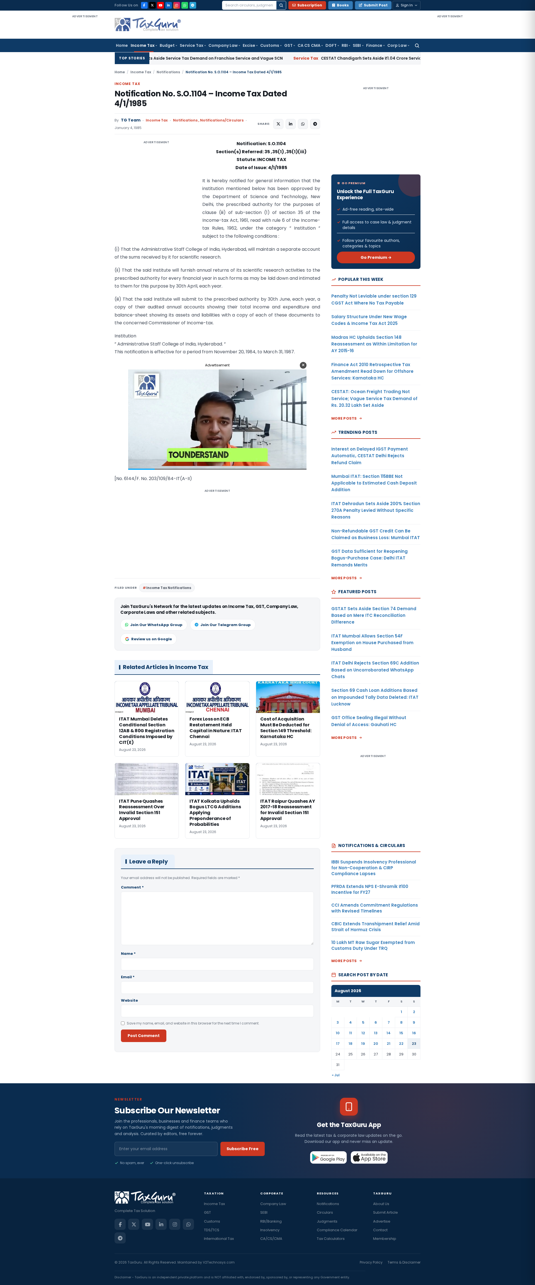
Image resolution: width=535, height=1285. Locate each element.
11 (350, 1033)
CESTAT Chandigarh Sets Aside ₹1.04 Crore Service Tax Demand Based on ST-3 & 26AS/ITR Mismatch (338, 58)
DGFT (331, 45)
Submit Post (376, 5)
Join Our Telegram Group (225, 624)
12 (363, 1033)
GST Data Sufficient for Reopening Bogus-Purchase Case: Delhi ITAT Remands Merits (369, 558)
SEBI (357, 45)
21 (388, 1043)
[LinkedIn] (168, 5)
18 (350, 1043)
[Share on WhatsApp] (303, 124)
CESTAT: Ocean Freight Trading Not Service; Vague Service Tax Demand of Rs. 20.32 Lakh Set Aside (374, 398)
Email (128, 977)
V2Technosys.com (219, 1262)
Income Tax (143, 45)
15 (401, 1033)
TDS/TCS (211, 1230)
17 (338, 1043)
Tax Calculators (331, 1238)
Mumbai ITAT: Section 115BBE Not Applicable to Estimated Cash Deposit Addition (374, 483)
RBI (345, 45)
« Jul (336, 1075)
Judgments (327, 1221)
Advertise (381, 1221)
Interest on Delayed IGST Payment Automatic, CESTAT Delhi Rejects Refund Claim (369, 456)
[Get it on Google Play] (328, 1157)
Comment (132, 887)
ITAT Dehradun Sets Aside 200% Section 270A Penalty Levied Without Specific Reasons (375, 510)
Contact (380, 1230)
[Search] (281, 5)
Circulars (325, 1212)
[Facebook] (144, 5)
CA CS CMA (309, 45)
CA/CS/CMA (271, 1238)
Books (343, 5)
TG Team (130, 120)
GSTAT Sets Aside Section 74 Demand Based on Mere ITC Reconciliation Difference (373, 615)
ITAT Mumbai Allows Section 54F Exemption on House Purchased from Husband (372, 643)
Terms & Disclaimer (404, 1262)
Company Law (223, 45)
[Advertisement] (85, 102)
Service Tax (191, 45)
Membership (384, 1238)
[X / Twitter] (152, 5)
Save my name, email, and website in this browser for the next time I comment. (193, 1023)
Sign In (407, 5)
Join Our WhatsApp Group (156, 624)
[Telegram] (192, 5)
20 (375, 1043)
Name (128, 953)
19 (363, 1043)
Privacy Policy (371, 1262)
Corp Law (397, 45)
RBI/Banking (271, 1221)
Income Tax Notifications (168, 587)
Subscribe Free (243, 1149)
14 (388, 1033)
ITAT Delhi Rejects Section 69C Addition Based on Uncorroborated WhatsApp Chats (375, 670)
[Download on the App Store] (369, 1157)
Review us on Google (151, 639)
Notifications (168, 72)
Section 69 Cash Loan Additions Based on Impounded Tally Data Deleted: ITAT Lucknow (375, 697)
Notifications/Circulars (222, 120)
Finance (374, 45)
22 (401, 1043)
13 (376, 1033)
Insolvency (269, 1230)
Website (129, 1000)
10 (338, 1033)
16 (414, 1033)
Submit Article (385, 1212)
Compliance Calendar (337, 1230)
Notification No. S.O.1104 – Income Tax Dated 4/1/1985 (201, 98)
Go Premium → (376, 257)
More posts (344, 418)
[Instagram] (176, 5)
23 (414, 1043)
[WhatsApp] (184, 5)
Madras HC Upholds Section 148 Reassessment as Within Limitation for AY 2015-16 (374, 344)
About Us (381, 1203)
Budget (167, 45)
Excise (249, 45)
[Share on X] (278, 124)
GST (288, 45)
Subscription (309, 5)
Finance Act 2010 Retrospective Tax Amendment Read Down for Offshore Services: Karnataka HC (372, 371)
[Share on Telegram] (315, 124)
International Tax (219, 1238)
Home (122, 45)
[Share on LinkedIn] (291, 124)
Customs (269, 45)
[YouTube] (160, 5)
